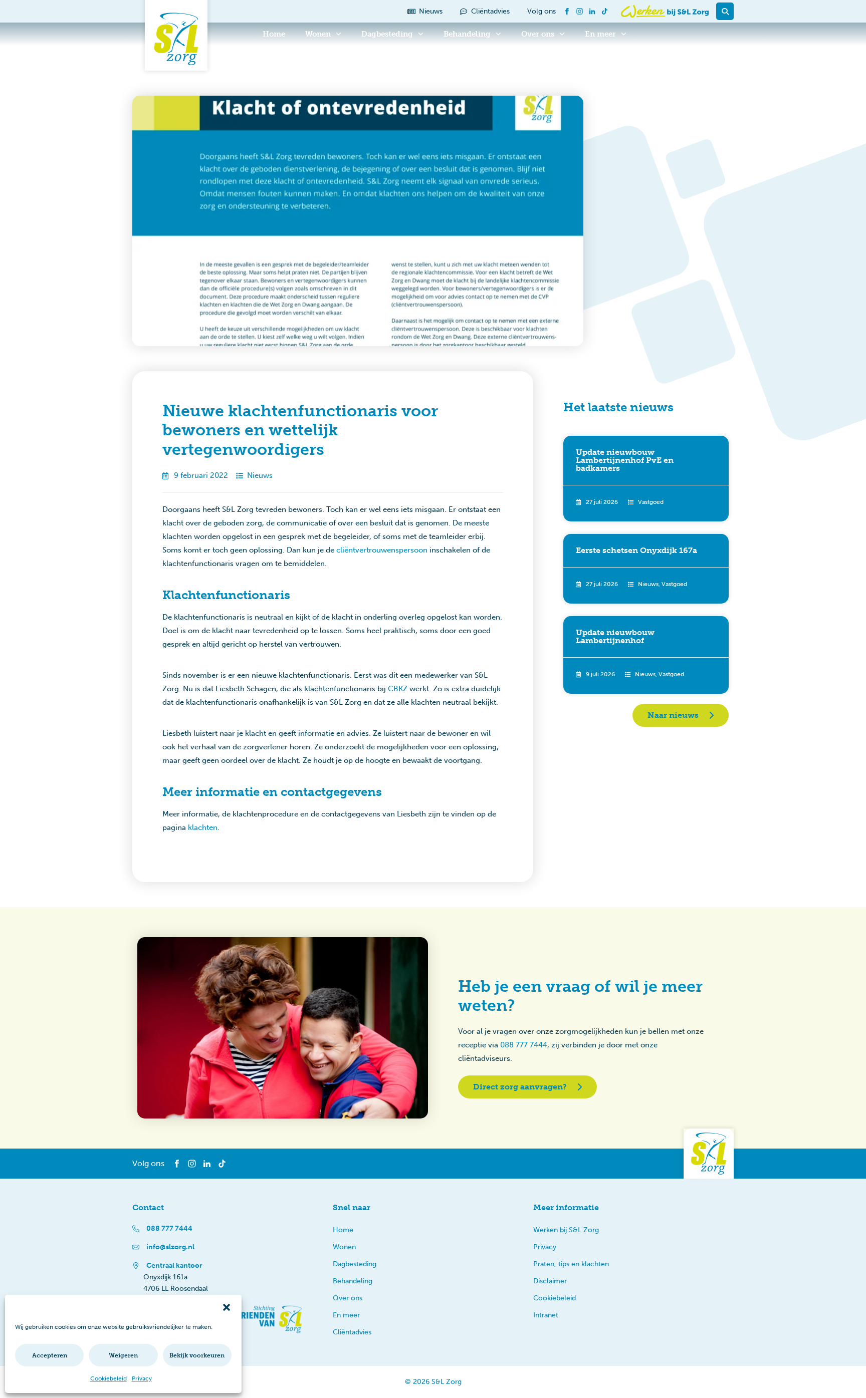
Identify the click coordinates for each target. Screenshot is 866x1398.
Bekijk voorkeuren (197, 1355)
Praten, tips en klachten (571, 1264)
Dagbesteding (387, 34)
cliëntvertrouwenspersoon (381, 549)
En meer (600, 34)
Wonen (318, 34)
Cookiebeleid (108, 1378)
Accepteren (49, 1355)
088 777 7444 (523, 1044)
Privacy (142, 1378)
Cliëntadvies (352, 1332)
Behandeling (467, 34)
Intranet (545, 1315)
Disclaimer (550, 1281)
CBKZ (397, 688)
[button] (227, 1307)
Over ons (537, 34)
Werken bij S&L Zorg (566, 1230)
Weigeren (123, 1355)
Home (274, 34)
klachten (203, 827)
